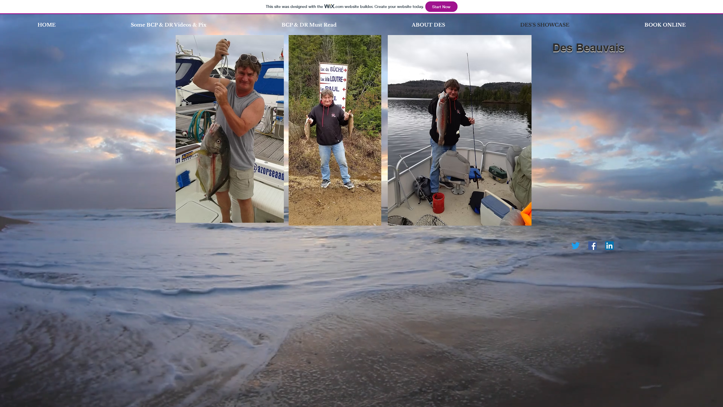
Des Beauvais (590, 47)
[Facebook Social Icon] (592, 245)
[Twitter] (575, 245)
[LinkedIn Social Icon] (609, 245)
